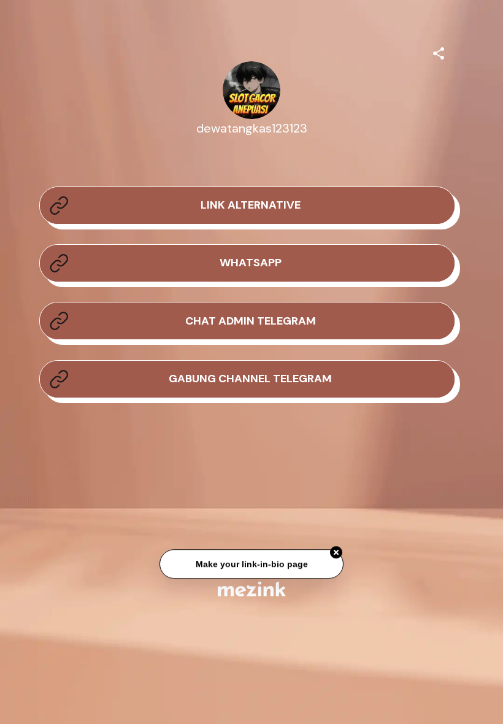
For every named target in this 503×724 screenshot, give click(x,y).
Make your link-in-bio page (251, 564)
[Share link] (438, 51)
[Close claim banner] (336, 553)
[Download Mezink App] (252, 589)
